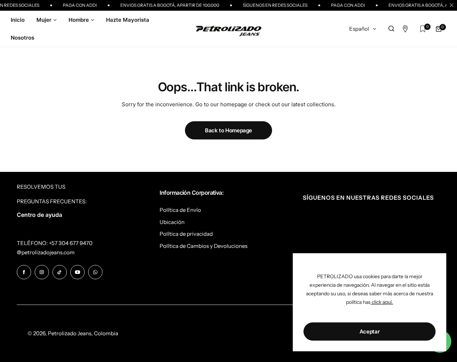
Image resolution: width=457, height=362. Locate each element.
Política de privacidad (186, 233)
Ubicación (172, 222)
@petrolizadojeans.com (46, 252)
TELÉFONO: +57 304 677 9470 (54, 243)
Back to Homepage (228, 130)
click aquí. (382, 302)
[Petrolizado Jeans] (228, 29)
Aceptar (370, 331)
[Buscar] (391, 29)
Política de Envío (180, 210)
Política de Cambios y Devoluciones (203, 246)
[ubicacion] (407, 29)
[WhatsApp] (95, 272)
